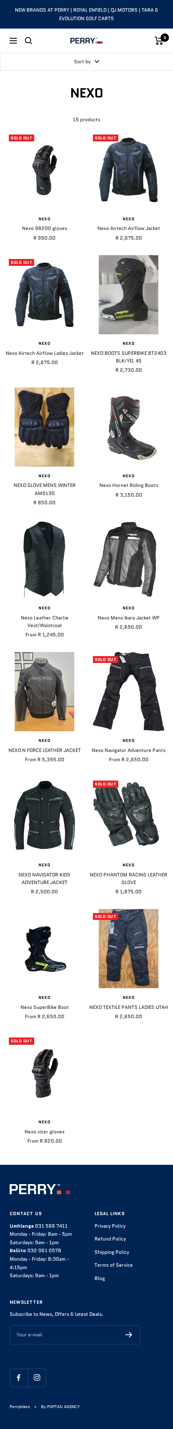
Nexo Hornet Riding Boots (128, 485)
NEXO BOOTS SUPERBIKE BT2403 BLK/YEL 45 (129, 357)
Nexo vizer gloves (44, 1131)
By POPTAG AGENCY (60, 1407)
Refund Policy (110, 1238)
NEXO (45, 219)
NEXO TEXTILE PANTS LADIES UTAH (128, 1007)
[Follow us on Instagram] (37, 1378)
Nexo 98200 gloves (44, 228)
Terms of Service (114, 1264)
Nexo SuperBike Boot (45, 1007)
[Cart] (159, 41)
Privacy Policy (110, 1225)
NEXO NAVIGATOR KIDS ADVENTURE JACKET (44, 878)
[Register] (129, 1335)
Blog (100, 1278)
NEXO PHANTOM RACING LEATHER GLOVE (128, 878)
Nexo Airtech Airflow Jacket (128, 228)
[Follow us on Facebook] (19, 1378)
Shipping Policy (112, 1252)
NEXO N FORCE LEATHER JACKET (44, 750)
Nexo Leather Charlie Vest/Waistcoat (44, 621)
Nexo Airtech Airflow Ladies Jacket (45, 353)
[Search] (28, 40)
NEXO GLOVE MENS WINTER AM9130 (45, 489)
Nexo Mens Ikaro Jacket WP (129, 617)
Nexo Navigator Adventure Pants (128, 750)
